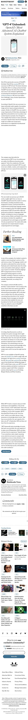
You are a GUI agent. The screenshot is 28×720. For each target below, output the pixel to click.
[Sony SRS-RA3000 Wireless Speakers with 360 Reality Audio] (7, 239)
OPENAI (20, 468)
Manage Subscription (20, 687)
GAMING (3, 594)
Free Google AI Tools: (21, 557)
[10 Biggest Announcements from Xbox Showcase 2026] (21, 610)
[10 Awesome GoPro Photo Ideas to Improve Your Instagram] (7, 250)
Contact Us (5, 687)
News (2, 5)
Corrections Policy (20, 675)
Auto (15, 5)
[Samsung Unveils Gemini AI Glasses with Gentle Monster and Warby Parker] (7, 568)
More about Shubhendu (6, 494)
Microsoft (8, 360)
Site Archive (18, 691)
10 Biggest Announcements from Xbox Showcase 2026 (21, 619)
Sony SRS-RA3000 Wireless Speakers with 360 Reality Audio (18, 239)
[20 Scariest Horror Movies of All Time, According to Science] (22, 533)
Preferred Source (24, 463)
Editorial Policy (19, 672)
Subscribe (20, 1)
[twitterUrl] (7, 633)
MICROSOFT (14, 468)
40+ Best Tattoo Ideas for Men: (12, 534)
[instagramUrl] (12, 633)
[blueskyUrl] (25, 633)
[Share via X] (25, 47)
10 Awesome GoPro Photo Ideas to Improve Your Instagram (18, 250)
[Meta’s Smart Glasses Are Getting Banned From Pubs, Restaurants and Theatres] (7, 547)
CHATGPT (7, 468)
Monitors (24, 8)
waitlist (19, 358)
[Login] (26, 2)
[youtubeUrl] (16, 633)
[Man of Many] (14, 664)
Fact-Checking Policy (20, 678)
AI (2, 468)
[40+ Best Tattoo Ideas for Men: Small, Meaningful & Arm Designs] (4, 533)
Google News (15, 463)
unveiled (16, 84)
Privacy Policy (18, 681)
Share (5, 66)
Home (12, 18)
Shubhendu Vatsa (12, 58)
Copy (14, 66)
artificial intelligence (6, 95)
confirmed (16, 360)
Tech (6, 5)
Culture (20, 5)
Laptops (3, 8)
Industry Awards (6, 681)
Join (23, 504)
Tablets (17, 8)
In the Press (5, 684)
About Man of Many (23, 494)
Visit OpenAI (6, 451)
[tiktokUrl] (21, 633)
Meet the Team (6, 678)
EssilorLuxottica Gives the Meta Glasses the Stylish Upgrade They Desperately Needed (20, 600)
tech (15, 370)
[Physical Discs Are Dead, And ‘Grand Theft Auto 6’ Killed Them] (7, 588)
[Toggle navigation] (26, 5)
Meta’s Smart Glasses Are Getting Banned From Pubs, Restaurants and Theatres (7, 559)
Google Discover (6, 463)
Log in (18, 504)
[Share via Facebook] (25, 44)
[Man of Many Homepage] (7, 2)
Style (10, 5)
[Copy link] (25, 53)
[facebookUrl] (3, 633)
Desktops (10, 8)
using (17, 364)
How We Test (5, 691)
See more (23, 541)
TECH (14, 20)
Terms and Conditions (21, 684)
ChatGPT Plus (10, 356)
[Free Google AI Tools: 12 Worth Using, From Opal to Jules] (21, 547)
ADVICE (10, 530)
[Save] (19, 66)
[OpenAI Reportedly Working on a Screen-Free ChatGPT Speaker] (21, 568)
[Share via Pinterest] (25, 50)
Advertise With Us (7, 675)
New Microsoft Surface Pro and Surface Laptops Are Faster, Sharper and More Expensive (6, 621)
